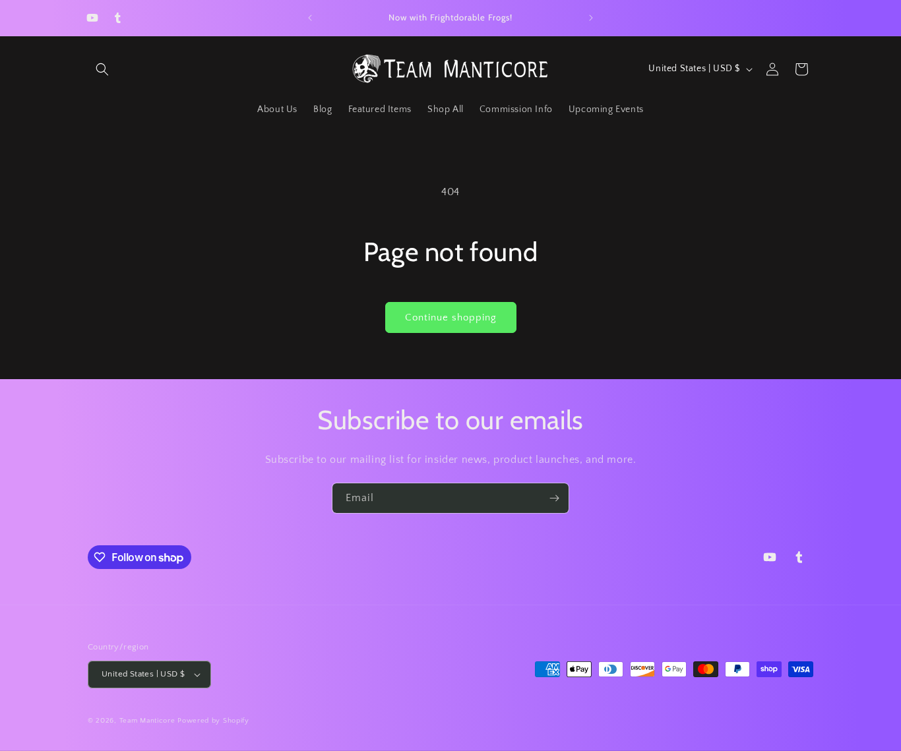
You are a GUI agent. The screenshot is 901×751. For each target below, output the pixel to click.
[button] (102, 69)
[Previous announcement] (310, 17)
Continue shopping (451, 317)
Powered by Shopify (213, 721)
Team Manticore (147, 721)
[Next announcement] (591, 17)
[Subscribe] (554, 498)
